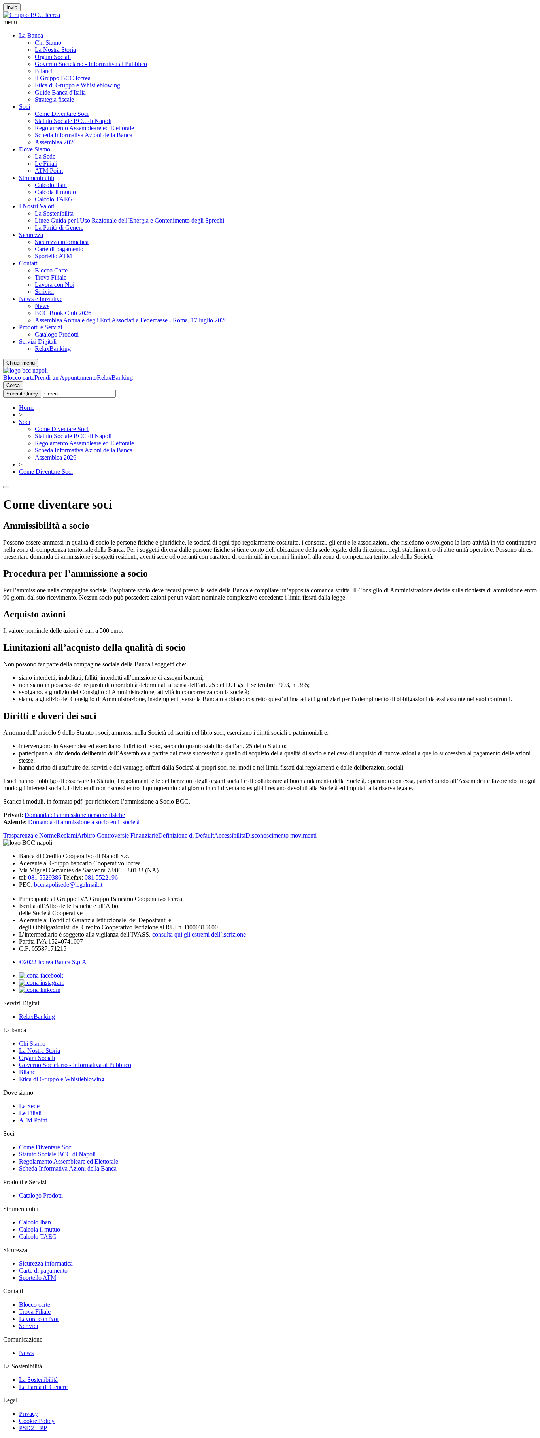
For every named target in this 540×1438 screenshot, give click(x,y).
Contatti (29, 263)
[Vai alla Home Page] (25, 370)
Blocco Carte (51, 270)
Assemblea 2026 (55, 142)
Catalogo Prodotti (57, 334)
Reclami (67, 835)
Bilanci (44, 71)
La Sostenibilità (54, 213)
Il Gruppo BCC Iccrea (63, 78)
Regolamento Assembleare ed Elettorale (84, 128)
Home (26, 407)
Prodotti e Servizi (40, 327)
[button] (270, 22)
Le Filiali (46, 163)
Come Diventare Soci (62, 113)
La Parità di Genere (59, 227)
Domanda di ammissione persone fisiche (75, 815)
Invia (11, 7)
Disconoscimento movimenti (281, 835)
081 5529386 (44, 877)
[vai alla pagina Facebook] (41, 975)
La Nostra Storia (55, 49)
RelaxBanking (53, 348)
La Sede (45, 156)
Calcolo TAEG (54, 199)
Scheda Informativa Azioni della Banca (83, 135)
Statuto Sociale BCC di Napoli (73, 120)
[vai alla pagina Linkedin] (39, 989)
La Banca (31, 35)
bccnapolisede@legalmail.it (68, 884)
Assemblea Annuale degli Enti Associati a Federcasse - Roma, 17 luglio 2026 (131, 320)
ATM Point (49, 170)
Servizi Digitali (38, 341)
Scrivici (44, 291)
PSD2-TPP (33, 1428)
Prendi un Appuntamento (65, 377)
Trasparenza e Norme (30, 835)
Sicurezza (31, 234)
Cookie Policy (37, 1420)
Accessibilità (229, 835)
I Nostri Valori (37, 206)
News (42, 306)
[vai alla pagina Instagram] (41, 982)
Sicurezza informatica (62, 241)
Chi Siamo (48, 42)
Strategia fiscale (54, 99)
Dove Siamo (34, 149)
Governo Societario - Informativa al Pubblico (91, 64)
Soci (24, 106)
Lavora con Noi (54, 284)
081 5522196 (101, 877)
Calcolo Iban (51, 185)
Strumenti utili (36, 177)
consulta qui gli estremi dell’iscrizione (199, 934)
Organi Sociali (53, 56)
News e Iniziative (40, 298)
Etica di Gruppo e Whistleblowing (77, 85)
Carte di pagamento (59, 249)
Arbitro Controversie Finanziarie (117, 835)
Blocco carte (18, 377)
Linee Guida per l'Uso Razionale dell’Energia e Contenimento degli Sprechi (129, 220)
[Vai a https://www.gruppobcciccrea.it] (31, 14)
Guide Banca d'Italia (60, 92)
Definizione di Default (186, 835)
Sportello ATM (53, 256)
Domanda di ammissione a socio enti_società (84, 822)
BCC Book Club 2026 (63, 313)
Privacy (28, 1413)
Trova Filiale (50, 277)
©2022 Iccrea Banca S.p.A (53, 962)
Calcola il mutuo (55, 192)
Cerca (13, 385)
